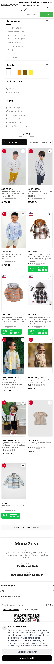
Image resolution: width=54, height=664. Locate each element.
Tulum (12, 57)
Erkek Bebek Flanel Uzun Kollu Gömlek (12, 507)
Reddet (29, 640)
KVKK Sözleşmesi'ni (11, 610)
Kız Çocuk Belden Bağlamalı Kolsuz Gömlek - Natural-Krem (39, 381)
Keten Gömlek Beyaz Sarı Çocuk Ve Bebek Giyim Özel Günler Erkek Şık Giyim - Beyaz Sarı (13, 382)
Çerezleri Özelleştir (27, 652)
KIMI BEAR (32, 252)
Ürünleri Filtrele (10, 142)
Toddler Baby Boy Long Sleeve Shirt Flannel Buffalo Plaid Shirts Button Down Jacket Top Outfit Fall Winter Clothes (40, 257)
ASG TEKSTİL (7, 189)
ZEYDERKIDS (34, 440)
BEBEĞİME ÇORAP (36, 377)
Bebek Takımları (16, 35)
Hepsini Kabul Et (27, 658)
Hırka (11, 50)
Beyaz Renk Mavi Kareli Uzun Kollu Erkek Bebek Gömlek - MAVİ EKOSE (12, 256)
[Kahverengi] (25, 72)
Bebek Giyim (14, 28)
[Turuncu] (19, 72)
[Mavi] (8, 72)
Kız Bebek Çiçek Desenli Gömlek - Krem (40, 444)
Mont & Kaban (15, 32)
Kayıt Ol (48, 605)
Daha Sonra (31, 14)
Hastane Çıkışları (16, 39)
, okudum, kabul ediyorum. (20, 610)
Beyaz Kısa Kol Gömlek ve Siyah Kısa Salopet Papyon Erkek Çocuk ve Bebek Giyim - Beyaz (13, 445)
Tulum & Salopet (15, 46)
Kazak (11, 53)
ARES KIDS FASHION (10, 377)
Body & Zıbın (14, 42)
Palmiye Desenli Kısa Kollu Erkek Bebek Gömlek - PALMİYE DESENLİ (40, 193)
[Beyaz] (14, 72)
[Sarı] (31, 72)
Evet (46, 14)
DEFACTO (5, 503)
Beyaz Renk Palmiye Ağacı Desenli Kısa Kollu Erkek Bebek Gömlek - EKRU (12, 193)
